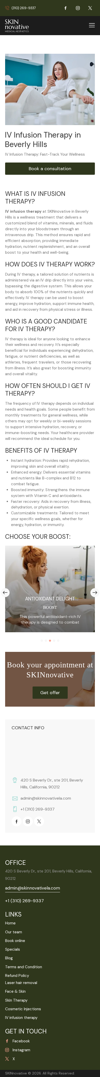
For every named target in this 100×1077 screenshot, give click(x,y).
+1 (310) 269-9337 (38, 809)
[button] (42, 641)
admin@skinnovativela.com (46, 798)
